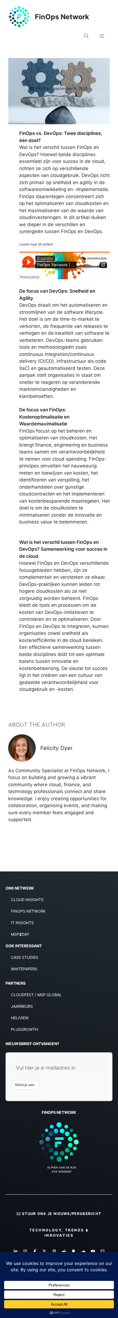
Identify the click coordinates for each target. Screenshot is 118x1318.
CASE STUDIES (24, 957)
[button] (86, 36)
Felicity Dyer (56, 748)
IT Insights (22, 922)
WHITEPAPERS (24, 969)
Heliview (20, 1017)
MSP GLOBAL (49, 994)
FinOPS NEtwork (28, 911)
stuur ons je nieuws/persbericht (61, 1213)
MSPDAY (20, 934)
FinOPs (42, 88)
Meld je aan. (25, 1084)
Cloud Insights (27, 899)
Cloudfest (22, 994)
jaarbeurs (22, 1006)
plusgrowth (24, 1029)
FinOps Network (62, 17)
